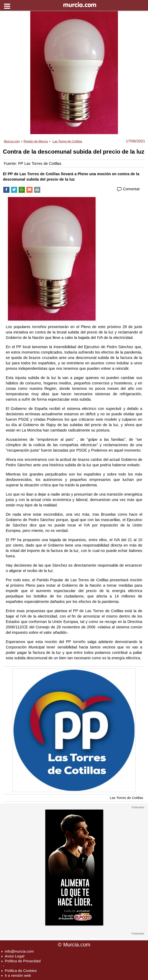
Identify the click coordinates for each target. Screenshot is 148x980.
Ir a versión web (18, 975)
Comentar (131, 189)
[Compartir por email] (29, 190)
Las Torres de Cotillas (126, 798)
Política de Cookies (21, 971)
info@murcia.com (19, 951)
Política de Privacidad (23, 961)
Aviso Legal (14, 956)
